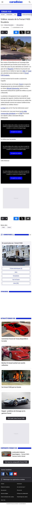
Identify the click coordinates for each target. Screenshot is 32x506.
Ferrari (21, 84)
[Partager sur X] (22, 31)
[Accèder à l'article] (16, 329)
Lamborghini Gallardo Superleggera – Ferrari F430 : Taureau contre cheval (20, 454)
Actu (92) (16, 283)
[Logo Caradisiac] (16, 3)
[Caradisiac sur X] (7, 474)
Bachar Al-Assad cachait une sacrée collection (13, 364)
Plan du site (19, 490)
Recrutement (3, 490)
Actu (19, 14)
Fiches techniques (26, 14)
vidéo (24, 71)
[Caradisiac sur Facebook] (3, 474)
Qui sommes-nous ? (21, 487)
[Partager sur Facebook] (16, 31)
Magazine (10, 69)
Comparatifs (9, 14)
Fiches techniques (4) (16, 268)
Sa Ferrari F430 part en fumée (11, 387)
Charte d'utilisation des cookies (7, 496)
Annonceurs (19, 483)
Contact (2, 483)
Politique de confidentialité (22, 493)
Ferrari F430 (6, 11)
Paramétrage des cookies (22, 496)
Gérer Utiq (3, 500)
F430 (20, 113)
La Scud (3, 108)
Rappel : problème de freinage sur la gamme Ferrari (13, 412)
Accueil (2, 14)
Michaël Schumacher (13, 88)
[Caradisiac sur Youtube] (15, 474)
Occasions (16, 276)
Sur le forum (16, 279)
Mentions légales (4, 493)
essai (29, 71)
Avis (15, 14)
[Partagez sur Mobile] (28, 31)
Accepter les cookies (16, 131)
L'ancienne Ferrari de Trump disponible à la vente (15, 340)
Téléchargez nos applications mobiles (14, 479)
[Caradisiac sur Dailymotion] (11, 474)
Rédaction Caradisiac (5, 487)
